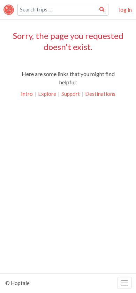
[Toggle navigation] (124, 283)
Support (70, 94)
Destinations (100, 94)
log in (125, 9)
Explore (47, 94)
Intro (27, 94)
